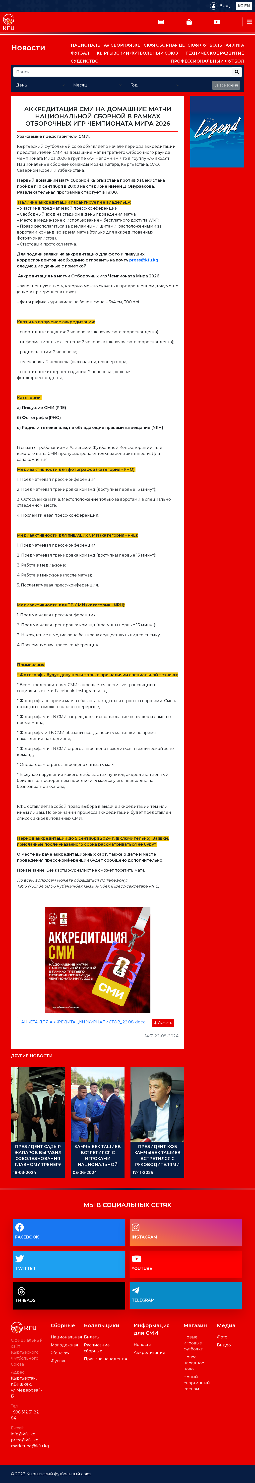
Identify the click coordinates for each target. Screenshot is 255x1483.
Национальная (66, 1337)
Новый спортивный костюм (197, 1383)
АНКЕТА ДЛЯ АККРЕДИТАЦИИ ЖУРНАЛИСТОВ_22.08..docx (83, 1022)
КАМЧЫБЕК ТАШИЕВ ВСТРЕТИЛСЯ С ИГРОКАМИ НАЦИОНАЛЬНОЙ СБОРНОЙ (97, 1158)
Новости (28, 47)
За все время (226, 85)
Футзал (58, 1361)
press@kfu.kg (143, 260)
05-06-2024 (85, 1172)
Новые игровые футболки (194, 1343)
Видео (224, 1345)
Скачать (164, 1023)
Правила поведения (105, 1359)
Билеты (92, 1337)
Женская (60, 1353)
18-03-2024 (24, 1172)
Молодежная (64, 1345)
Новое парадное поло (194, 1363)
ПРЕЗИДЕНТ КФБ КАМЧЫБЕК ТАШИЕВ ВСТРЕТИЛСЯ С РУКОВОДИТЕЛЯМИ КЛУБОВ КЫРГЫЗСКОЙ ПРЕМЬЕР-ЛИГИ (157, 1164)
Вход (224, 5)
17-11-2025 (142, 1172)
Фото (222, 1337)
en (247, 5)
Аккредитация (149, 1352)
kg (240, 5)
